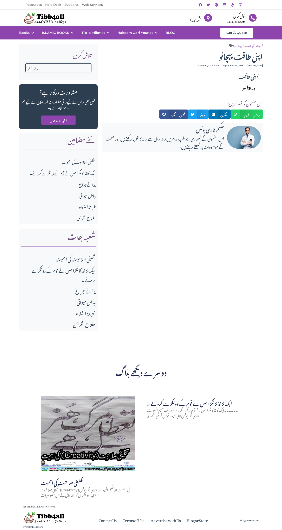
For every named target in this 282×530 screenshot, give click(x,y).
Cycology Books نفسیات (248, 45)
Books (24, 33)
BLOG (170, 33)
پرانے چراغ (87, 184)
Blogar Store (197, 520)
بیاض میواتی (87, 195)
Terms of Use (134, 520)
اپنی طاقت (248, 75)
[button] (173, 114)
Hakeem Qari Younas (135, 33)
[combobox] (58, 67)
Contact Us (108, 520)
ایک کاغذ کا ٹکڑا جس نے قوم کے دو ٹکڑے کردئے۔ (63, 172)
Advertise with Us (166, 520)
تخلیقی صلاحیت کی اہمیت (79, 161)
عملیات (252, 45)
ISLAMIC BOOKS (55, 33)
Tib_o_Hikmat (93, 33)
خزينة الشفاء (87, 206)
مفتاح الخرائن (86, 217)
